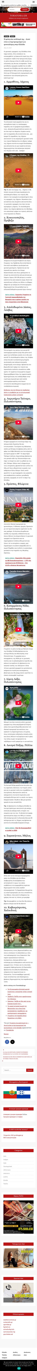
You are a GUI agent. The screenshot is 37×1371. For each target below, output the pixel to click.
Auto (4, 1156)
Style (4, 1163)
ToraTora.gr (18, 15)
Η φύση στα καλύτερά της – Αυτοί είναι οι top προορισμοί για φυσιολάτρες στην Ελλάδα (16, 1025)
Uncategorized (7, 1166)
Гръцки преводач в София (12, 1117)
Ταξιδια (12, 36)
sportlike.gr (7, 1324)
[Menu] (3, 2)
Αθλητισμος (7, 1170)
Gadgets (5, 1159)
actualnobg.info (8, 1329)
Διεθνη (5, 1177)
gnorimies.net (8, 1334)
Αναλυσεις (6, 1173)
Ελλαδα (6, 36)
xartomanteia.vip (9, 1332)
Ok (19, 1368)
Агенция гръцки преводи (12, 1114)
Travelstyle (10, 1030)
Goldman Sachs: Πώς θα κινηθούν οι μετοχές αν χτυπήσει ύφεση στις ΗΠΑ (17, 1057)
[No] (35, 1365)
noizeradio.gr (7, 1322)
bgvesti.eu (6, 1327)
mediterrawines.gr (9, 1320)
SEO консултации (9, 1137)
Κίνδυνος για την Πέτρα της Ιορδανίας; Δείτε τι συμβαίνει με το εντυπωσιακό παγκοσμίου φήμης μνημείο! (17, 392)
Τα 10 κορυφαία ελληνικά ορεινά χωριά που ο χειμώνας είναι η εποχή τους (20, 991)
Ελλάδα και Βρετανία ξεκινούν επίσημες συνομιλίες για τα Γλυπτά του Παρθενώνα (15, 1053)
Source (6, 1034)
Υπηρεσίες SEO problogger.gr (13, 1135)
